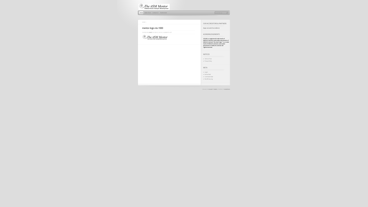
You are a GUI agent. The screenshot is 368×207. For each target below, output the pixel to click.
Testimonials (163, 13)
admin (150, 32)
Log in (206, 72)
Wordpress (227, 89)
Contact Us (156, 13)
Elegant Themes (212, 89)
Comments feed (209, 76)
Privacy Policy (208, 61)
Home (141, 13)
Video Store (148, 13)
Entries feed (208, 74)
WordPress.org (209, 79)
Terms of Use (208, 59)
